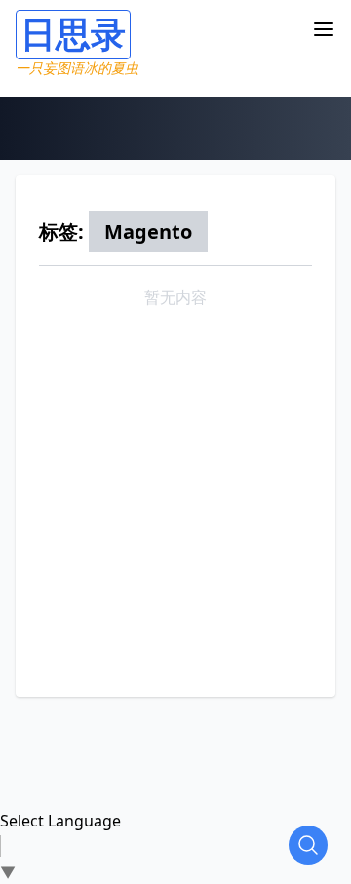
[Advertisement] (175, 492)
